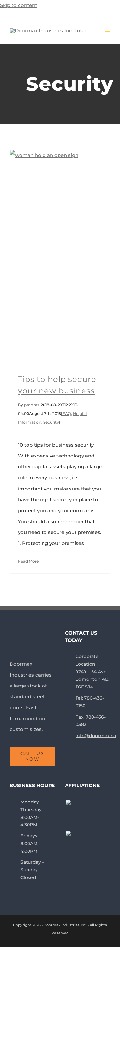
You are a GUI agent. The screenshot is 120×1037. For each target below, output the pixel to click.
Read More (28, 561)
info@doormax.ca (93, 735)
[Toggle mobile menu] (107, 28)
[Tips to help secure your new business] (60, 257)
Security (51, 422)
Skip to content (18, 5)
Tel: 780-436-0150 (90, 702)
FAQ (66, 413)
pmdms (31, 404)
